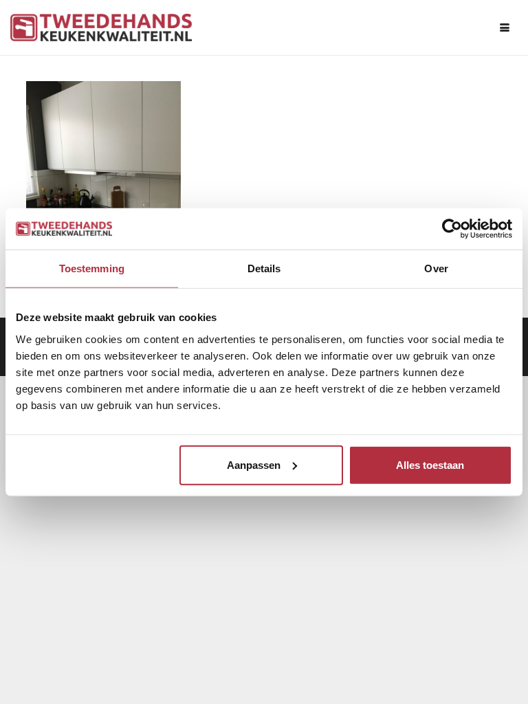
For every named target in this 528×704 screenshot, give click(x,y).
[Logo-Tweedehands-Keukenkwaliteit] (101, 27)
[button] (505, 27)
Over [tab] (436, 268)
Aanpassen (253, 464)
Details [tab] (264, 268)
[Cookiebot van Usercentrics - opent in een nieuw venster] (452, 229)
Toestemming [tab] (91, 268)
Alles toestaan (430, 464)
